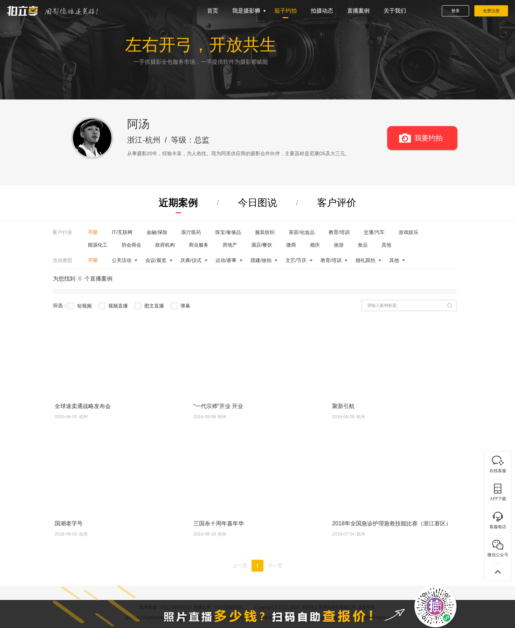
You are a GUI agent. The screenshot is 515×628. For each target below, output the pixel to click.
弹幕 (184, 306)
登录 (455, 10)
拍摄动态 (322, 11)
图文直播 (153, 306)
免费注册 (491, 10)
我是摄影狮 (246, 11)
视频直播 (117, 306)
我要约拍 (428, 138)
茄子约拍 (285, 11)
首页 (212, 11)
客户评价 (336, 202)
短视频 (84, 306)
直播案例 (358, 11)
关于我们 (395, 11)
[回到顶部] (498, 572)
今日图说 (257, 202)
